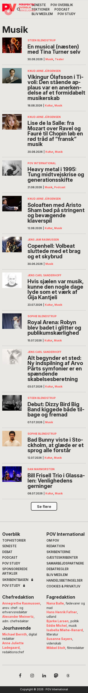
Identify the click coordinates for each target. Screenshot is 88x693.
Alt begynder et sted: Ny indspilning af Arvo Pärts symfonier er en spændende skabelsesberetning (55, 368)
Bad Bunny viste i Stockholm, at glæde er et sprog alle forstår (56, 445)
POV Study (11, 563)
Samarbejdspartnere (65, 563)
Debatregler (57, 569)
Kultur (49, 105)
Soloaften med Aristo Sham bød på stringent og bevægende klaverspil (56, 213)
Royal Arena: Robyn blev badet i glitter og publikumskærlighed (54, 327)
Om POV (52, 540)
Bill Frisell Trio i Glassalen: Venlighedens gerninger (56, 481)
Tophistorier (14, 540)
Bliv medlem (57, 575)
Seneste (9, 546)
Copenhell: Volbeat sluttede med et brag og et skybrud (54, 251)
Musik (49, 59)
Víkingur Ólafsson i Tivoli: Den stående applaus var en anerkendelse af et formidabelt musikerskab (56, 87)
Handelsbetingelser (64, 580)
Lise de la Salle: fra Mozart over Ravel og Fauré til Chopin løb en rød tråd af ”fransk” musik (55, 133)
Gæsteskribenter (62, 557)
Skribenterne (58, 552)
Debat (7, 552)
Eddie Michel (56, 625)
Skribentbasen (15, 580)
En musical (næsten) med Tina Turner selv (54, 49)
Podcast (59, 187)
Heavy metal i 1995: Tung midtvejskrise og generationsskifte (56, 174)
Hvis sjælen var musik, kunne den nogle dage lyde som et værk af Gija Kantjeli (55, 289)
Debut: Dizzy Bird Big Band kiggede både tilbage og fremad (56, 409)
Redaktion (55, 546)
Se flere (44, 506)
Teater (59, 59)
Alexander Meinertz (18, 616)
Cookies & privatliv (63, 586)
